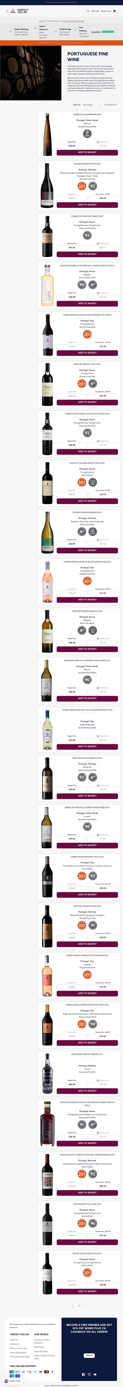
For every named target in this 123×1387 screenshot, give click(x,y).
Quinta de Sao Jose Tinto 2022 (87, 1254)
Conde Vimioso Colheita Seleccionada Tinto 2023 (87, 315)
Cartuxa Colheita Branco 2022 (87, 758)
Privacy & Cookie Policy (20, 1357)
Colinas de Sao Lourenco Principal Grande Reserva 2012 (87, 1155)
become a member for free (73, 21)
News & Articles (41, 1351)
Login (41, 21)
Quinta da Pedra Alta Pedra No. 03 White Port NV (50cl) (87, 266)
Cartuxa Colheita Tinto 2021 (87, 906)
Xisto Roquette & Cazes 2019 (87, 1204)
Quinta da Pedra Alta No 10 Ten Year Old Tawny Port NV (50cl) (87, 1104)
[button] (7, 11)
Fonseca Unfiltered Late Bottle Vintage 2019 (87, 414)
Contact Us (14, 1344)
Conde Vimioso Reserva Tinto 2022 (87, 857)
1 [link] (72, 1306)
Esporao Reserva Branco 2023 (87, 513)
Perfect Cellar (56, 1386)
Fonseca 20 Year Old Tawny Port (87, 216)
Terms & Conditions (18, 1353)
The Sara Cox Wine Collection (42, 1341)
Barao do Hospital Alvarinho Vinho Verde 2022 (87, 661)
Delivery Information (19, 1348)
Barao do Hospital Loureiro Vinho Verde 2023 (87, 808)
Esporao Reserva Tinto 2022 (87, 164)
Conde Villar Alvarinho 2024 (87, 115)
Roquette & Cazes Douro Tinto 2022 (87, 463)
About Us (14, 1340)
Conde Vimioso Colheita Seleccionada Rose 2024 (87, 562)
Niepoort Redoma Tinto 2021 (87, 364)
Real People (39, 1347)
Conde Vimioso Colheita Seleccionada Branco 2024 (87, 710)
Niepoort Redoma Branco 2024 (87, 611)
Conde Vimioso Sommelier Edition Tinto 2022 (87, 1005)
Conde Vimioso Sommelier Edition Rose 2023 (87, 956)
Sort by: (77, 105)
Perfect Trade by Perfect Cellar (44, 1357)
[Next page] (85, 1305)
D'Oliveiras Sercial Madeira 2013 (87, 1054)
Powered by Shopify (71, 1386)
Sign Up (89, 1355)
